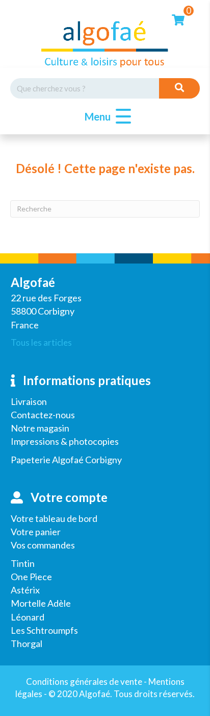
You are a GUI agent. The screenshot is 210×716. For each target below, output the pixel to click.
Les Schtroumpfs (44, 630)
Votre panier (36, 531)
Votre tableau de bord (54, 518)
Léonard (27, 617)
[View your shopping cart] (178, 18)
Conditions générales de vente (84, 681)
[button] (105, 117)
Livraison (29, 401)
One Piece (31, 576)
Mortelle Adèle (41, 603)
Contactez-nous (43, 414)
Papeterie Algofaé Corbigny (66, 459)
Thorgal (26, 643)
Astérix (25, 589)
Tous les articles (41, 342)
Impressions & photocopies (65, 441)
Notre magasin (40, 428)
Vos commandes (43, 545)
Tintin (23, 563)
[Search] (179, 88)
